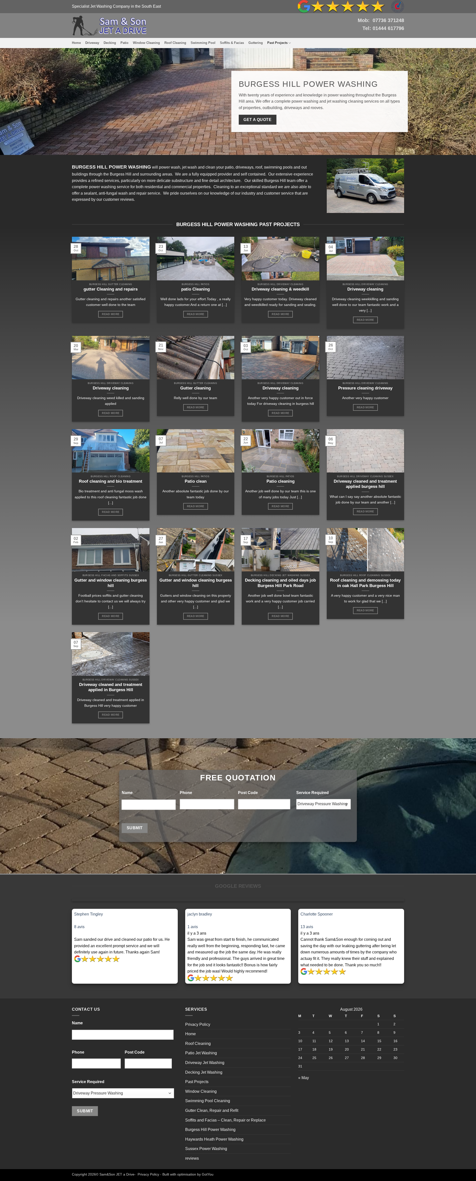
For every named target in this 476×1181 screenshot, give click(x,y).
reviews (192, 1158)
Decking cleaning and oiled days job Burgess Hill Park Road (280, 583)
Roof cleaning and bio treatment (110, 481)
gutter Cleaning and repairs (111, 289)
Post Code (248, 793)
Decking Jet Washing (203, 1072)
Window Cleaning (146, 43)
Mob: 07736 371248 (381, 20)
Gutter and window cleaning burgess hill (110, 583)
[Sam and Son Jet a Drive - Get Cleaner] (109, 25)
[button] (125, 920)
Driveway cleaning (365, 289)
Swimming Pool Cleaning (207, 1101)
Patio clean (196, 481)
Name (127, 793)
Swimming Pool (203, 43)
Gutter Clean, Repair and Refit (211, 1110)
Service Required (312, 793)
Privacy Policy (197, 1024)
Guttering (255, 43)
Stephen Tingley (88, 914)
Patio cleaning (281, 481)
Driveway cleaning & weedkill (280, 289)
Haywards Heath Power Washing (214, 1139)
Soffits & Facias (232, 43)
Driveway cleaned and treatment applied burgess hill (365, 484)
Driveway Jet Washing (204, 1063)
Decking (110, 43)
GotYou (207, 1174)
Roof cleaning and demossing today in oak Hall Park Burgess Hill (365, 583)
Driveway (92, 43)
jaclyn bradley (199, 914)
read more (110, 314)
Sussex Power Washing (206, 1149)
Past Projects (277, 43)
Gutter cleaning (195, 388)
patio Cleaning (195, 289)
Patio (124, 43)
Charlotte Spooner (316, 914)
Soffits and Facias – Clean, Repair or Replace (225, 1120)
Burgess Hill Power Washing (210, 1129)
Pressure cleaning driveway (365, 388)
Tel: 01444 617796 (383, 28)
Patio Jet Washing (201, 1053)
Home (76, 43)
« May (303, 1078)
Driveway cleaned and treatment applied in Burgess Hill (110, 687)
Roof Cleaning (175, 43)
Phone (186, 793)
